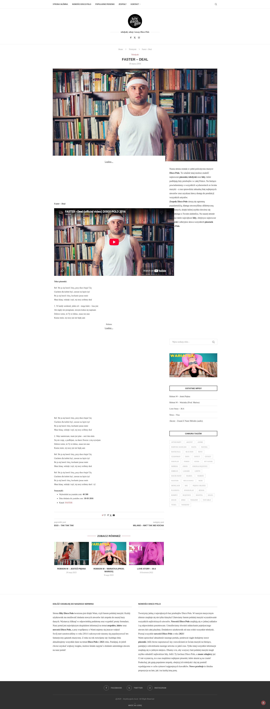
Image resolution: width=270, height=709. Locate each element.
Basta (193, 447)
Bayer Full (176, 452)
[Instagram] (139, 38)
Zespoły (122, 4)
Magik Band (176, 476)
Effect (197, 456)
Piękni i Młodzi (199, 485)
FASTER (68, 503)
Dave (187, 456)
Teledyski (132, 49)
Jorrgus (174, 471)
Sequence (187, 495)
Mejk (201, 480)
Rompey (174, 495)
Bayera (204, 447)
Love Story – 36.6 (146, 569)
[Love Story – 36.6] (146, 553)
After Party (176, 442)
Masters (174, 480)
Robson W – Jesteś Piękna (71, 569)
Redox (201, 490)
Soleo (210, 495)
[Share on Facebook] (108, 515)
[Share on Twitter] (111, 515)
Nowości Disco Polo (81, 4)
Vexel (173, 505)
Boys (200, 452)
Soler (173, 500)
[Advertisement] (109, 181)
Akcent (189, 442)
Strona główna (60, 4)
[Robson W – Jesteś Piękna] (71, 553)
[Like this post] (105, 515)
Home (120, 49)
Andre (200, 442)
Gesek (196, 461)
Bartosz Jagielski (178, 447)
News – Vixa (174, 415)
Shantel (199, 495)
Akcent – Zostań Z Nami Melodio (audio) (186, 421)
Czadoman (175, 456)
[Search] (215, 4)
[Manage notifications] (263, 703)
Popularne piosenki (104, 4)
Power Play (189, 490)
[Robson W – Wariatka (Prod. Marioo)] (109, 553)
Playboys (175, 490)
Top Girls (207, 500)
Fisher (186, 461)
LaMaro (186, 471)
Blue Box (189, 452)
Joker (185, 466)
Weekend (185, 505)
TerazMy (194, 500)
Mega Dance (188, 480)
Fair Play (175, 461)
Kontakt (135, 4)
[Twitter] (135, 38)
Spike (183, 500)
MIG (186, 485)
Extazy (208, 456)
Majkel (189, 476)
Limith (197, 471)
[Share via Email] (114, 515)
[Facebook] (130, 38)
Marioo (200, 476)
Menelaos (175, 485)
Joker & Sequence (199, 466)
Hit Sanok (208, 461)
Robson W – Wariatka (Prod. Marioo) (184, 402)
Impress (174, 466)
